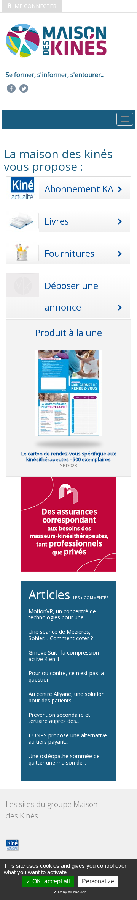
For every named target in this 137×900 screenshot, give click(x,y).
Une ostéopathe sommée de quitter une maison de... (64, 759)
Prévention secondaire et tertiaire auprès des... (59, 718)
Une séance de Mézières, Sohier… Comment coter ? (61, 635)
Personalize (98, 881)
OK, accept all (50, 881)
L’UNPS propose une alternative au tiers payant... (68, 738)
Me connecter (34, 5)
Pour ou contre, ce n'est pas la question (66, 676)
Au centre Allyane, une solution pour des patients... (67, 697)
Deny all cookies (71, 892)
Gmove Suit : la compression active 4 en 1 (64, 656)
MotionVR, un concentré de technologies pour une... (62, 614)
